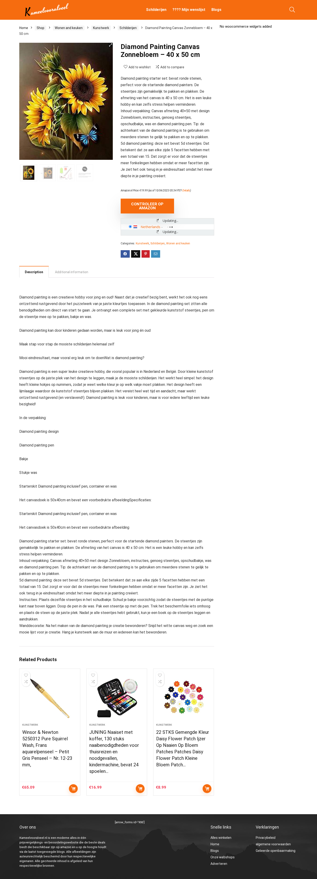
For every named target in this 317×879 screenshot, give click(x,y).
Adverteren (218, 864)
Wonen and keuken (69, 28)
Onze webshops (222, 857)
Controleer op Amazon (147, 206)
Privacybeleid (265, 838)
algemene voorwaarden (273, 844)
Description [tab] (34, 272)
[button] (110, 45)
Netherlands (150, 226)
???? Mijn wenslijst (188, 9)
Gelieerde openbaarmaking (275, 851)
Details (186, 190)
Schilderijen (156, 9)
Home (23, 28)
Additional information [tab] (71, 272)
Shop (40, 28)
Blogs (216, 9)
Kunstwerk (101, 28)
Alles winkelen (220, 838)
